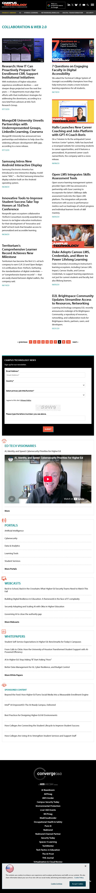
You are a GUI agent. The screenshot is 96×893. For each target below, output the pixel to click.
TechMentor (48, 845)
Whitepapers (15, 636)
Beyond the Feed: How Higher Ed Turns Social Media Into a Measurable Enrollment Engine (46, 694)
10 (68, 341)
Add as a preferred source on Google (57, 5)
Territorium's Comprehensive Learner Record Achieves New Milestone (19, 251)
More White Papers (14, 675)
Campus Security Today (48, 801)
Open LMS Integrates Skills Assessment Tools (71, 176)
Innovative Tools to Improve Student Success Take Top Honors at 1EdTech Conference (22, 203)
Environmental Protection (48, 805)
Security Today (48, 837)
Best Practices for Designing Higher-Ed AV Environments (31, 715)
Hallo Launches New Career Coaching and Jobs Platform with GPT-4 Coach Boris (72, 131)
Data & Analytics (12, 545)
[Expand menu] (92, 5)
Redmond (48, 829)
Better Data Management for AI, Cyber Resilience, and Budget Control (37, 667)
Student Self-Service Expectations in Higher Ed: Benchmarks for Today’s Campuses (43, 641)
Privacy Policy (26, 400)
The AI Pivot (48, 853)
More (7, 510)
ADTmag (48, 794)
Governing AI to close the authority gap (23, 614)
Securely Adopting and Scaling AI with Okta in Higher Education (34, 606)
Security (90, 13)
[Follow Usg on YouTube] (84, 5)
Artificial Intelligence (14, 530)
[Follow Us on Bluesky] (76, 5)
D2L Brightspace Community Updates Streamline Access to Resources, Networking (73, 299)
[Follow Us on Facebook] (80, 5)
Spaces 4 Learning (48, 841)
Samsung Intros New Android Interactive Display (22, 163)
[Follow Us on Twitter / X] (73, 5)
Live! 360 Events (48, 809)
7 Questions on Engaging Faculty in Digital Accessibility (70, 70)
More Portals (11, 568)
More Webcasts (12, 621)
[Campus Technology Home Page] (14, 4)
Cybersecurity (11, 538)
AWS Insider (48, 798)
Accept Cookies (77, 884)
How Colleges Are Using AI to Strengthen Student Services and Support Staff (40, 735)
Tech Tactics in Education (48, 849)
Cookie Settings (56, 884)
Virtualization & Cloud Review (48, 861)
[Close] (85, 866)
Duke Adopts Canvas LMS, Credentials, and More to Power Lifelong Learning (71, 255)
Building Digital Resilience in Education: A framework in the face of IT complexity (42, 598)
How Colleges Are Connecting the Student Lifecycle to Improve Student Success (42, 725)
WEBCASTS (13, 583)
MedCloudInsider (48, 817)
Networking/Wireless (50, 13)
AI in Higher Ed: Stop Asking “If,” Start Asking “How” (28, 659)
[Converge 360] (48, 774)
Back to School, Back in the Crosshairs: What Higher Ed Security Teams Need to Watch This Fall (46, 590)
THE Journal (48, 857)
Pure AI (48, 825)
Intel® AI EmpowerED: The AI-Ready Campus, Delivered (30, 705)
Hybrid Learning (31, 13)
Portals (11, 525)
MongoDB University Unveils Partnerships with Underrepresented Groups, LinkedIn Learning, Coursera (23, 126)
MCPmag (48, 813)
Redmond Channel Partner (48, 833)
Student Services (12, 561)
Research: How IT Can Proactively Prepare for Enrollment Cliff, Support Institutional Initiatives (20, 71)
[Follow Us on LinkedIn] (69, 4)
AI (20, 13)
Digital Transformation (73, 13)
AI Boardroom (48, 790)
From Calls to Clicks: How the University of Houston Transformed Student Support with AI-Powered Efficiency (46, 651)
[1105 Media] (48, 784)
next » (75, 341)
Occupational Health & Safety (48, 821)
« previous (23, 341)
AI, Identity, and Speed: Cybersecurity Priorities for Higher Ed (33, 451)
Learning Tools (11, 553)
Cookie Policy (79, 878)
